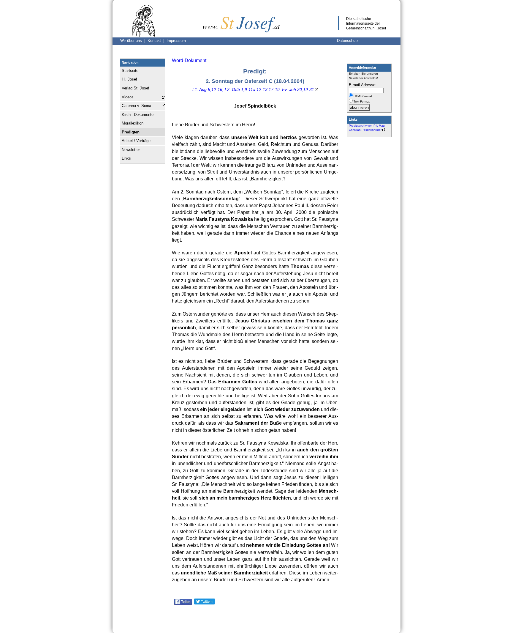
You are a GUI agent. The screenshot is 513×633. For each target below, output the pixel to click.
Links (126, 158)
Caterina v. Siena (136, 105)
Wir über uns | (134, 40)
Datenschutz (348, 40)
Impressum (176, 40)
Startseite (130, 70)
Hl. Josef (129, 79)
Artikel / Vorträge (136, 140)
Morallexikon (132, 123)
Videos (128, 97)
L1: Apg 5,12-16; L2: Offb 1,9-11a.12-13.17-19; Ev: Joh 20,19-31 (253, 89)
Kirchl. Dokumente (137, 114)
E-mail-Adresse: (362, 85)
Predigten (131, 132)
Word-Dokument (189, 60)
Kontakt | (157, 40)
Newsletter (131, 149)
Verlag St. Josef (135, 88)
